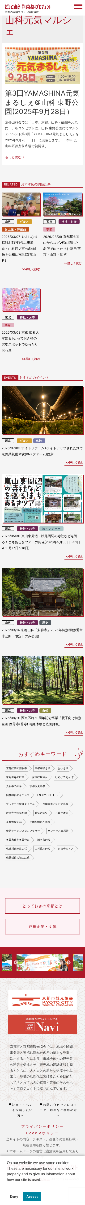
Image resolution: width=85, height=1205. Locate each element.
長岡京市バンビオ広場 (55, 804)
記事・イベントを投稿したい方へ (21, 1110)
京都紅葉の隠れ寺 (16, 768)
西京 (50, 221)
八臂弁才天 (61, 813)
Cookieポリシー (42, 1133)
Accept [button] (32, 1196)
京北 (8, 317)
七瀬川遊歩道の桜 (16, 848)
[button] (7, 1185)
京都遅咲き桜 (42, 768)
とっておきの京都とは (42, 905)
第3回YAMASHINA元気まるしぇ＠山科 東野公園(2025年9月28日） (42, 102)
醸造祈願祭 (41, 813)
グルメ (24, 221)
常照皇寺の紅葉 (15, 777)
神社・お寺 (69, 221)
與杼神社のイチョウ (18, 795)
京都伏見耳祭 (37, 786)
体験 (39, 440)
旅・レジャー (51, 528)
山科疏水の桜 (42, 848)
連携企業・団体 (43, 926)
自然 (45, 710)
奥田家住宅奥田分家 (18, 839)
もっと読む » (14, 157)
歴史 (45, 622)
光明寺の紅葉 (14, 786)
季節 (49, 229)
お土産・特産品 (15, 229)
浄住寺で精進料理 (16, 813)
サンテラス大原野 (58, 830)
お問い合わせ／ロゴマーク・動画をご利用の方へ (58, 1110)
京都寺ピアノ (65, 848)
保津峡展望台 (40, 777)
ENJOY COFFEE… (48, 795)
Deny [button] (14, 1196)
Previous (15, 962)
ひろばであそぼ (64, 777)
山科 (8, 221)
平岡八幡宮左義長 (40, 821)
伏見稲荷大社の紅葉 (18, 857)
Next (68, 962)
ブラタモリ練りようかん (20, 804)
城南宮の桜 (43, 839)
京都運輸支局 (14, 821)
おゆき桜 (63, 768)
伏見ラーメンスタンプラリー (23, 830)
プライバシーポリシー (42, 1126)
